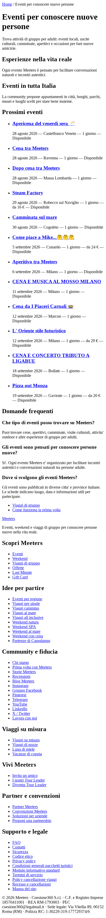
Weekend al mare (26, 631)
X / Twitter (21, 713)
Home (7, 4)
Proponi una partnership (31, 820)
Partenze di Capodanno (31, 640)
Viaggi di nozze (25, 744)
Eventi (17, 554)
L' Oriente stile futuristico (39, 330)
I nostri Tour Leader (28, 780)
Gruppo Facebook (27, 690)
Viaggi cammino (25, 608)
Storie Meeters (24, 672)
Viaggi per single (26, 603)
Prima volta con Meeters (32, 667)
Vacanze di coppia (27, 754)
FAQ (16, 842)
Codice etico (22, 856)
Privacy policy (24, 861)
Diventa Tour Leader (29, 785)
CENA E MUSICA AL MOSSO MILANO (56, 281)
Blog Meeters (23, 681)
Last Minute (22, 572)
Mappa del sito (24, 889)
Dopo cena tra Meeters (36, 168)
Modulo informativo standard (36, 870)
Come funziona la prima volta (36, 510)
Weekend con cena (27, 636)
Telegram (20, 699)
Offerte (18, 568)
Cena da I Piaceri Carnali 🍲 (43, 306)
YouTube (19, 704)
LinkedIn (19, 709)
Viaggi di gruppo (26, 505)
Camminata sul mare (34, 217)
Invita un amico (25, 775)
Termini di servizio (27, 875)
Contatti (18, 847)
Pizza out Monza (30, 385)
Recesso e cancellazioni (31, 884)
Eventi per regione (27, 599)
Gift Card (20, 577)
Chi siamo (20, 662)
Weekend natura (25, 622)
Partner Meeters (25, 806)
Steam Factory (27, 192)
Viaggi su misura (26, 740)
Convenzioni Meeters (29, 811)
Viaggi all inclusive (27, 617)
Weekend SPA (24, 627)
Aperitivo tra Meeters (34, 261)
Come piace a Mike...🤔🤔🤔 (43, 237)
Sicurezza (20, 852)
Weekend (20, 558)
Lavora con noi (24, 718)
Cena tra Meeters (30, 148)
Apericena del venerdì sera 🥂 (43, 123)
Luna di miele (23, 749)
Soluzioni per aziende (29, 816)
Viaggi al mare (24, 613)
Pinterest (19, 695)
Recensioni (21, 676)
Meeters (8, 518)
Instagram (20, 685)
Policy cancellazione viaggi (34, 879)
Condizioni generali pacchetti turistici (42, 865)
